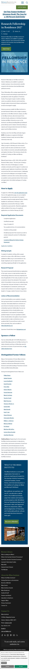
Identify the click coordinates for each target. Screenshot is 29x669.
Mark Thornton (7, 401)
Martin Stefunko (8, 395)
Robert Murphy (8, 389)
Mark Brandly (7, 409)
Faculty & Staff (5, 593)
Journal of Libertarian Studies (8, 562)
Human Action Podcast (7, 567)
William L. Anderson (9, 421)
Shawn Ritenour (8, 415)
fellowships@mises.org (7, 325)
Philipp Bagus (7, 375)
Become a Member (11, 522)
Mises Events (4, 585)
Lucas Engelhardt (8, 381)
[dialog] (14, 660)
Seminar (5, 34)
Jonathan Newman (8, 435)
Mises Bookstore (5, 590)
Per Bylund (6, 426)
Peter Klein (6, 386)
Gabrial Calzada (8, 378)
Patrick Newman (8, 392)
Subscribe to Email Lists (7, 598)
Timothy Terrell (7, 398)
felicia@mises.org (21, 329)
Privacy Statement (6, 603)
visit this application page (20, 192)
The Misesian (4, 569)
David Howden (7, 384)
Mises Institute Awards (7, 588)
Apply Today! (6, 49)
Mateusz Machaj (8, 423)
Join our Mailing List (6, 631)
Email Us (3, 628)
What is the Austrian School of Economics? (12, 557)
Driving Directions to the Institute (9, 580)
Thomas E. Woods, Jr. (9, 404)
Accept (21, 666)
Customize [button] (4, 662)
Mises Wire (3, 564)
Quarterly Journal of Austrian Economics (11, 559)
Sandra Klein (7, 406)
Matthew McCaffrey (9, 429)
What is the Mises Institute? (8, 578)
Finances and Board (6, 595)
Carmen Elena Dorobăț (9, 432)
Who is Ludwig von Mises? (7, 554)
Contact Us (4, 605)
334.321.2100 (8, 623)
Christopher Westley (9, 418)
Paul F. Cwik (6, 412)
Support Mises (22, 7)
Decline (7, 666)
